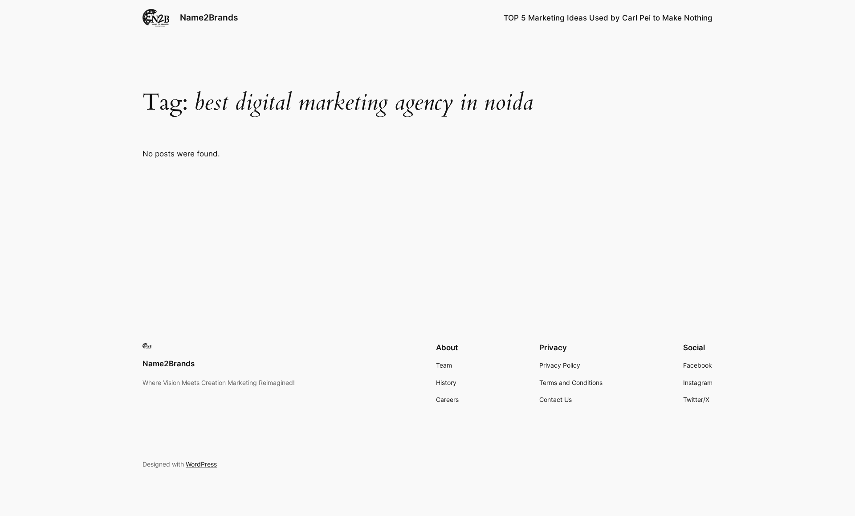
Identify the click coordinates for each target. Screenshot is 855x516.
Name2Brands (209, 17)
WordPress (201, 464)
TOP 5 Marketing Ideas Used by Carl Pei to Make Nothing (608, 17)
